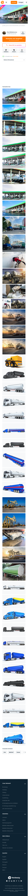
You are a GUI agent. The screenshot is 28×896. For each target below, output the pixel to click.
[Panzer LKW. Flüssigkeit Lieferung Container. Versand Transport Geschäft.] (13, 581)
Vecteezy (4, 799)
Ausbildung (5, 807)
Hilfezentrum (5, 849)
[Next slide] (22, 762)
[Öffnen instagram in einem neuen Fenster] (8, 890)
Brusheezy (5, 796)
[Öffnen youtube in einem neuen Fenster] (20, 890)
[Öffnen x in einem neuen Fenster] (18, 890)
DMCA (3, 829)
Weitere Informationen (9, 59)
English (4, 866)
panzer (18, 762)
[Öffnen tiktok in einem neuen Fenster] (15, 890)
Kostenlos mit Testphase (14, 39)
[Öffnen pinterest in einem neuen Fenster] (13, 890)
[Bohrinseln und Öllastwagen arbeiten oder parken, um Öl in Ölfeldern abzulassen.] (13, 514)
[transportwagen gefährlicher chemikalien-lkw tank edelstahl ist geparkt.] (13, 275)
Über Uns (4, 855)
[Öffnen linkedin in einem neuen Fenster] (11, 890)
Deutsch (4, 874)
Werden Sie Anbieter (7, 857)
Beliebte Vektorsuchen (8, 835)
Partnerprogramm (6, 832)
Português (5, 871)
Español (4, 869)
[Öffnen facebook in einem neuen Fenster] (6, 890)
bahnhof (11, 762)
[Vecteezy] (2, 2)
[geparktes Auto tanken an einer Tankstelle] (13, 259)
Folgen (22, 33)
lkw (5, 762)
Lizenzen (4, 827)
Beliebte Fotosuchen (7, 838)
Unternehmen (5, 804)
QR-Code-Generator (7, 818)
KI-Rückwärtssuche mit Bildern (10, 813)
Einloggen (21, 2)
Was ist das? (15, 56)
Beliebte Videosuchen (7, 840)
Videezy (4, 802)
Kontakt (4, 852)
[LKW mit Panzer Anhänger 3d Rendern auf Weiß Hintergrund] (13, 597)
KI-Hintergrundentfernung (9, 815)
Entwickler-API (6, 810)
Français (4, 877)
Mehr (3, 879)
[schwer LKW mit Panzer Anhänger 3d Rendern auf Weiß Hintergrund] (13, 384)
